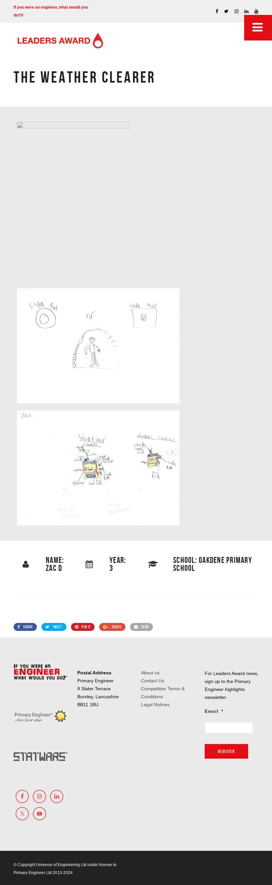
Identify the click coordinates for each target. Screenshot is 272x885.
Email (214, 711)
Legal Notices (155, 704)
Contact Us (152, 680)
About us (150, 672)
